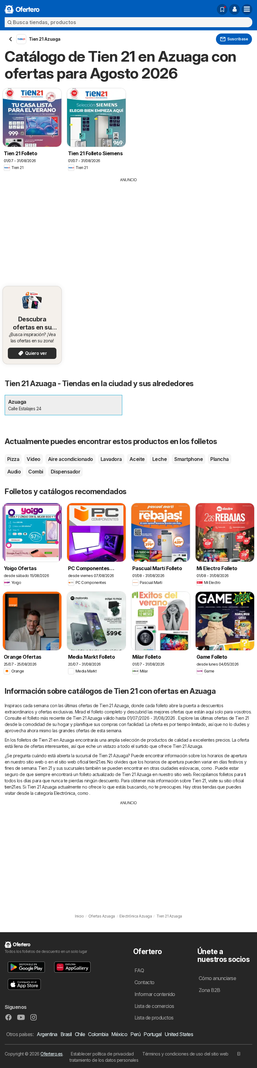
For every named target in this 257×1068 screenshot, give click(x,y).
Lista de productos (154, 1017)
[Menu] (247, 9)
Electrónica (64, 793)
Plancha (219, 459)
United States (179, 1034)
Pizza (13, 459)
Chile (80, 1034)
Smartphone (188, 459)
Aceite (137, 459)
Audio (14, 471)
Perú (135, 1034)
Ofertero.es (51, 1053)
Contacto (144, 982)
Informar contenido (154, 994)
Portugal (152, 1034)
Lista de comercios (154, 1006)
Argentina (47, 1034)
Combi (35, 471)
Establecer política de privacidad (102, 1053)
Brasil (66, 1034)
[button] (234, 9)
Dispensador (65, 471)
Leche (159, 459)
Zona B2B (209, 990)
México (119, 1034)
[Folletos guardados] (222, 9)
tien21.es (97, 761)
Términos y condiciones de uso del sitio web (185, 1053)
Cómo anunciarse (217, 978)
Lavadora (111, 459)
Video (33, 459)
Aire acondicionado (70, 459)
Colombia (98, 1034)
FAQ (139, 970)
